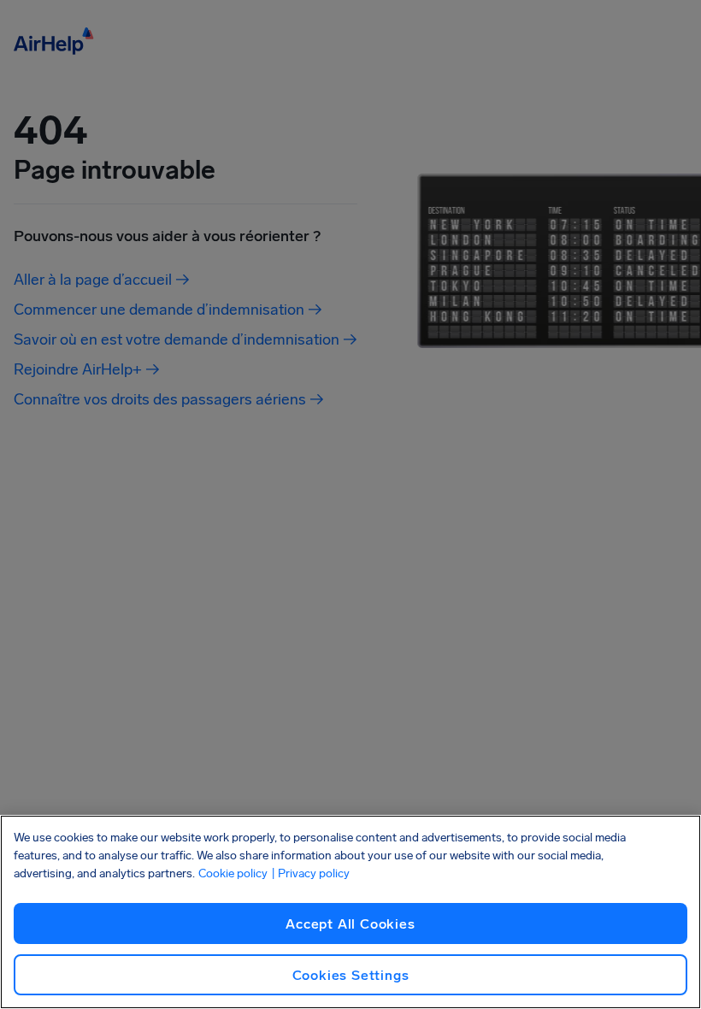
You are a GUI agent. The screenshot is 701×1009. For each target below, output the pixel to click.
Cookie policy (233, 873)
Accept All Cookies (350, 924)
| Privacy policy (310, 873)
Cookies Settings (350, 975)
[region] (350, 912)
